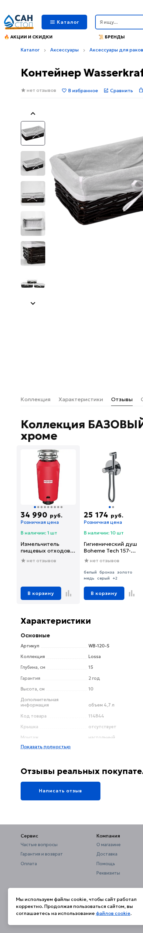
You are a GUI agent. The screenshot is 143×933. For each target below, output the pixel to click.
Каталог (30, 50)
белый (90, 572)
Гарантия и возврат (42, 854)
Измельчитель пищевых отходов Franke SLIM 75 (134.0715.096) (45, 547)
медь (89, 578)
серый (103, 578)
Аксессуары (64, 50)
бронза (106, 572)
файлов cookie (113, 913)
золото (124, 572)
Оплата (29, 864)
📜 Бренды (111, 37)
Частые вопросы (39, 844)
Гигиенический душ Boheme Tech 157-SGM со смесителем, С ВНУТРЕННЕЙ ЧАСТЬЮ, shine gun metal (110, 547)
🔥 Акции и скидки (28, 37)
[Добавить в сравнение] (68, 593)
